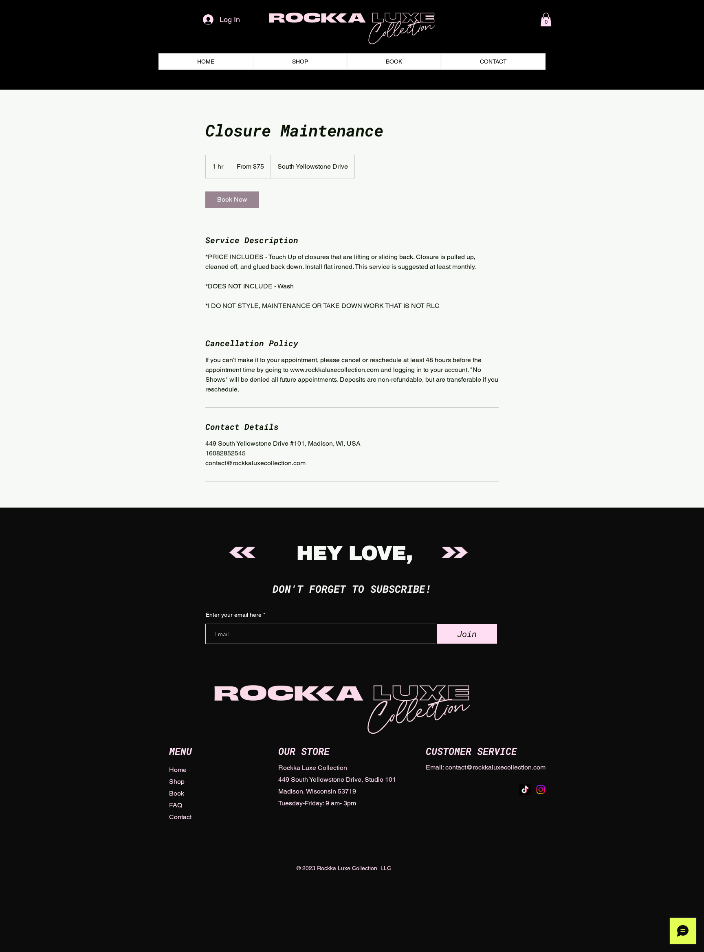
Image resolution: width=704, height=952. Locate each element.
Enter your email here (234, 615)
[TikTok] (525, 789)
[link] (232, 199)
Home (178, 770)
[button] (546, 19)
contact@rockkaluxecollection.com (495, 767)
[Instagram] (540, 789)
